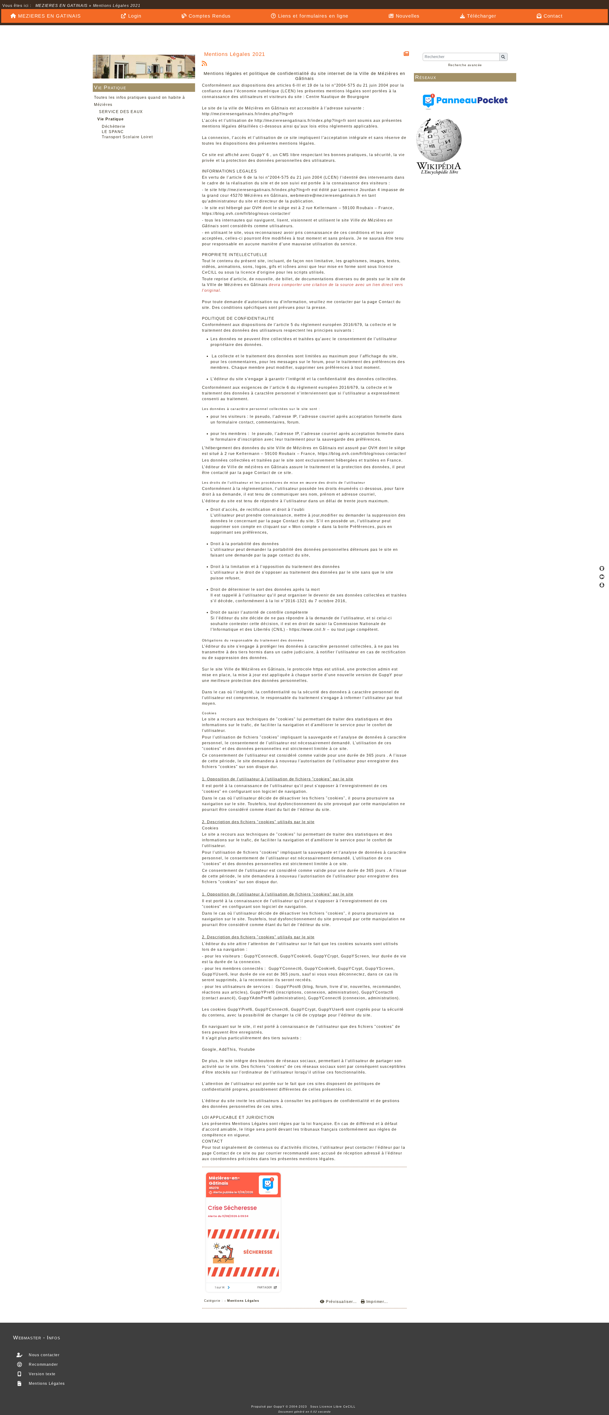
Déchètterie (114, 126)
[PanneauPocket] (465, 101)
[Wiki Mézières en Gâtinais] (439, 146)
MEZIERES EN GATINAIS (61, 6)
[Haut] (601, 568)
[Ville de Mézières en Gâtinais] (144, 66)
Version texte (42, 1374)
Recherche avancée (465, 65)
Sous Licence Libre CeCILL (333, 1406)
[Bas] (601, 585)
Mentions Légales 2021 (234, 54)
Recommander (43, 1364)
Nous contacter (44, 1355)
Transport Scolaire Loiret (127, 137)
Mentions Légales (46, 1383)
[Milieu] (601, 576)
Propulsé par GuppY (268, 1406)
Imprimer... (376, 1302)
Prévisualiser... (341, 1302)
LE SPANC (113, 132)
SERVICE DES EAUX (121, 112)
